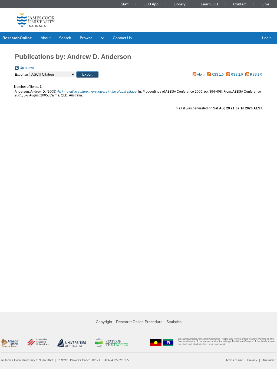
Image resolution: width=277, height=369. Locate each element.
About (46, 38)
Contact (239, 4)
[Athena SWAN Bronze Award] (9, 342)
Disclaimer (269, 360)
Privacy (252, 360)
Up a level (27, 68)
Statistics (174, 322)
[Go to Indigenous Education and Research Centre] (155, 342)
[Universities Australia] (71, 342)
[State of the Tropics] (111, 342)
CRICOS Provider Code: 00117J (79, 360)
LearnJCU (209, 4)
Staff (124, 4)
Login (267, 38)
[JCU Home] (36, 18)
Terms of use (234, 360)
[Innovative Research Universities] (37, 342)
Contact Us (122, 38)
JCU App (151, 4)
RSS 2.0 (237, 74)
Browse (86, 38)
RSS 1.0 (218, 74)
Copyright (104, 322)
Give (265, 4)
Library (180, 4)
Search (65, 38)
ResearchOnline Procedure (139, 322)
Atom (201, 74)
